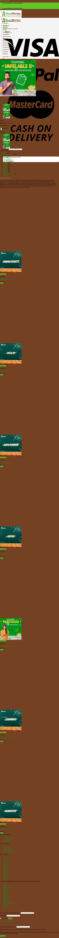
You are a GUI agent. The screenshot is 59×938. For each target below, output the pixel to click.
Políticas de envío (7, 850)
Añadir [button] (1, 283)
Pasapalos (5, 42)
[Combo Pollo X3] (11, 364)
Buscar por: (6, 149)
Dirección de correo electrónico (8, 926)
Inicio (1, 97)
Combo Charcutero (5, 829)
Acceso (10, 918)
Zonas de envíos (7, 841)
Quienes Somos (6, 839)
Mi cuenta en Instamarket (9, 838)
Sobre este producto (6, 177)
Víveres (5, 19)
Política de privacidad (8, 849)
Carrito (4, 846)
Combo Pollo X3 (4, 371)
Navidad (5, 40)
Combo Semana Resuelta (6, 279)
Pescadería (6, 49)
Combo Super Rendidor (6, 462)
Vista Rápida (3, 274)
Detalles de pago (7, 847)
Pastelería (5, 51)
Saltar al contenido (4, 0)
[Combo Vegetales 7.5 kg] (11, 639)
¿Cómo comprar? (7, 837)
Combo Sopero (3, 554)
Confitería (5, 32)
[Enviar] (3, 58)
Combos (5, 27)
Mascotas (5, 38)
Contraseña (3, 915)
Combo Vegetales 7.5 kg (6, 645)
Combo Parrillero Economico (7, 737)
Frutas (4, 29)
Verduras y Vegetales (8, 21)
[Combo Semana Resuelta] (11, 272)
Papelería (5, 53)
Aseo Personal (7, 36)
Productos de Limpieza (9, 47)
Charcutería (6, 25)
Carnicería (5, 23)
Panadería (5, 45)
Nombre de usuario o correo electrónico (10, 913)
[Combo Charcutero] (11, 822)
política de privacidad (23, 933)
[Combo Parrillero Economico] (11, 731)
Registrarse (3, 936)
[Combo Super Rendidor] (11, 456)
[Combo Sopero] (11, 547)
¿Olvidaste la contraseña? (6, 921)
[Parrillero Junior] (6, 110)
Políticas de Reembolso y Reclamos (11, 851)
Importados (6, 34)
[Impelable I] (6, 118)
